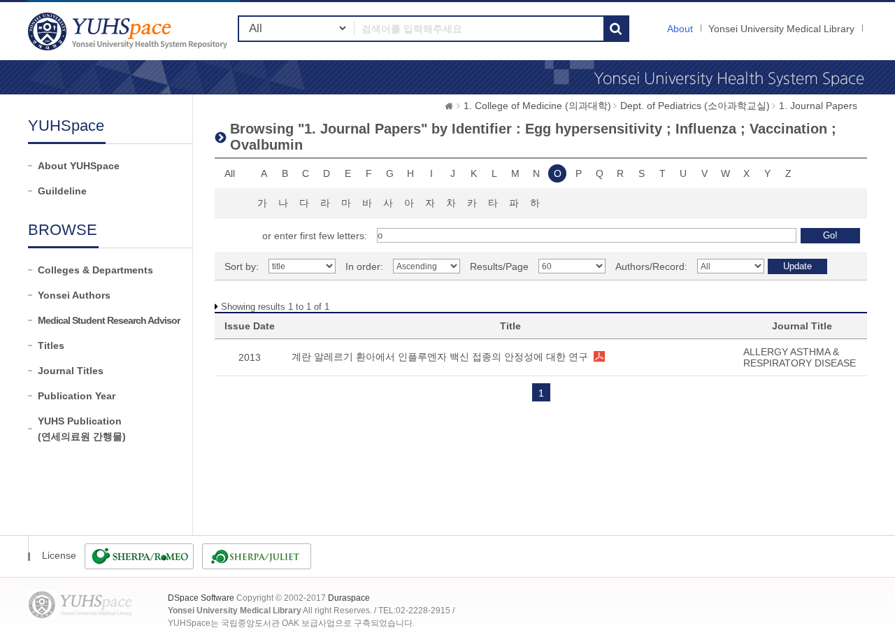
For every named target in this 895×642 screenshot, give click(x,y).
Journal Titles (70, 370)
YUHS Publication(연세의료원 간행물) (82, 428)
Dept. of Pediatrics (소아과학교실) (695, 105)
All (229, 173)
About (680, 28)
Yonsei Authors (74, 295)
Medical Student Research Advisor (109, 320)
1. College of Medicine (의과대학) (537, 105)
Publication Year (76, 395)
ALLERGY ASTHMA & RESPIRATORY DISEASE (799, 357)
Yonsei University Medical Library (781, 28)
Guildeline (62, 191)
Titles (51, 345)
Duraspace (349, 598)
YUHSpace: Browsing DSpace (129, 31)
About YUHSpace (79, 165)
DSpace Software (201, 598)
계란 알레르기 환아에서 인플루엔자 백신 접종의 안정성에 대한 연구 (440, 356)
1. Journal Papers (818, 105)
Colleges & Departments (95, 270)
